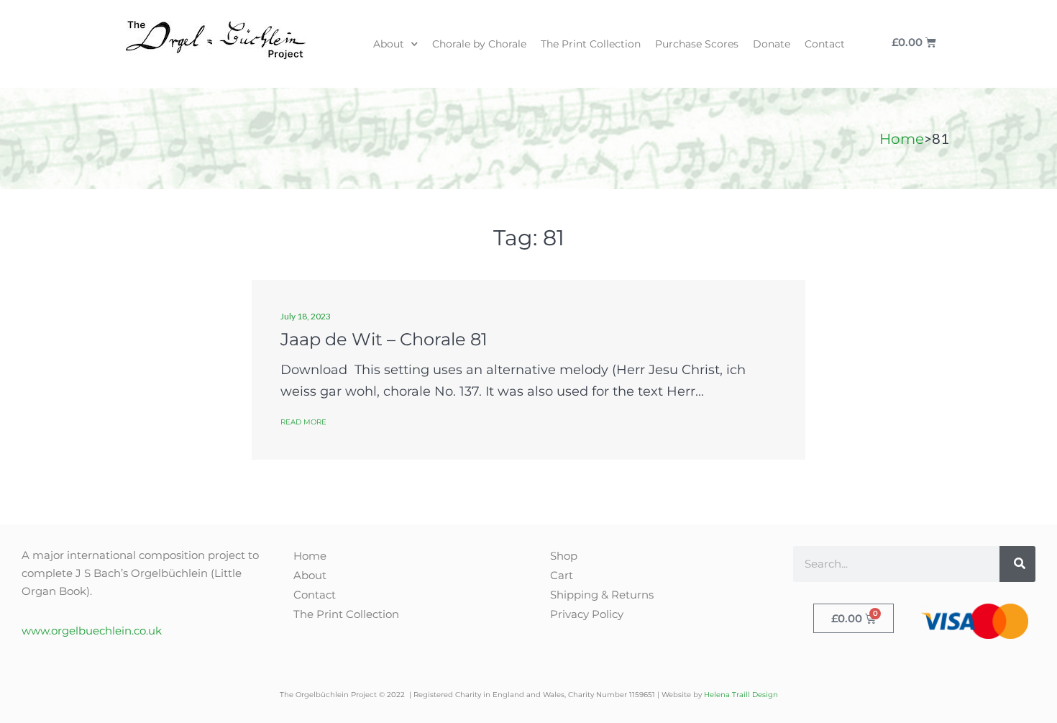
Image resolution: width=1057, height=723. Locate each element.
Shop (563, 556)
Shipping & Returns (602, 594)
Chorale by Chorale (479, 43)
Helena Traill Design (741, 694)
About (388, 43)
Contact (825, 43)
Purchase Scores (696, 43)
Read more (303, 422)
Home (901, 138)
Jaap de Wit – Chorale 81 (384, 339)
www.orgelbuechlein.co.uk (92, 630)
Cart (561, 575)
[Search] (1017, 564)
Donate (771, 43)
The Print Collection (591, 43)
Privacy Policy (586, 614)
